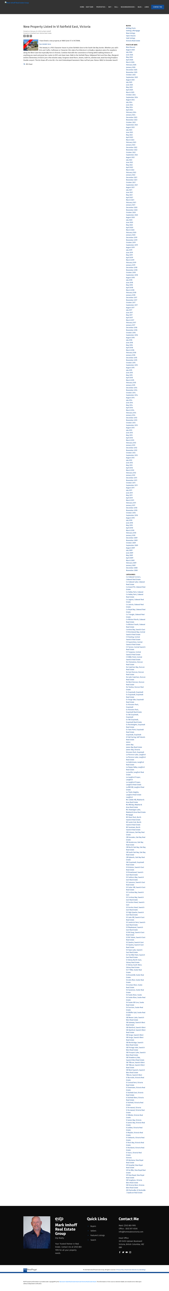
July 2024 (129, 102)
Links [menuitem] (147, 7)
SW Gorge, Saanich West (134, 1035)
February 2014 (131, 413)
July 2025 (129, 82)
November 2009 (132, 540)
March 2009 (130, 560)
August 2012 (130, 458)
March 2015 (130, 380)
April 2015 (129, 378)
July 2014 (129, 400)
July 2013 (129, 430)
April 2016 (129, 348)
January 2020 (130, 235)
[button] (157, 7)
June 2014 (129, 403)
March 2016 (130, 350)
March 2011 (130, 500)
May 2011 (129, 495)
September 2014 (132, 395)
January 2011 (130, 505)
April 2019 (129, 257)
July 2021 (129, 190)
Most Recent (130, 47)
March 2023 (130, 140)
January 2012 (130, 475)
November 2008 (132, 570)
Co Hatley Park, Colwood (134, 592)
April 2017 (129, 318)
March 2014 (130, 410)
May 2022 (129, 165)
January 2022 (130, 175)
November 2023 (131, 120)
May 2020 (129, 225)
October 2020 (131, 212)
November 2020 (131, 210)
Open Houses (131, 36)
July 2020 (129, 220)
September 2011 (132, 485)
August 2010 (130, 518)
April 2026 (129, 60)
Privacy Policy (120, 1269)
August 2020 (130, 217)
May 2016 (129, 345)
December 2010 (131, 508)
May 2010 (129, 525)
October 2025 (131, 75)
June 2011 (129, 493)
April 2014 (129, 408)
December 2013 (131, 418)
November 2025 (131, 72)
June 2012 (129, 463)
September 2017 (132, 305)
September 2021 (132, 185)
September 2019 (132, 245)
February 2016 (131, 353)
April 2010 (129, 528)
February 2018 (131, 292)
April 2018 (129, 287)
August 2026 (130, 50)
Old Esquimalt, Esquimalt (135, 862)
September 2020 (132, 215)
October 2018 (131, 272)
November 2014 (131, 390)
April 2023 (129, 137)
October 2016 (131, 333)
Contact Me (157, 7)
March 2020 (130, 230)
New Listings (130, 33)
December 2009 (131, 538)
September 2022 (132, 155)
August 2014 (130, 398)
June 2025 (129, 85)
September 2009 (132, 545)
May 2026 (129, 57)
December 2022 (131, 147)
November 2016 (131, 330)
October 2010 (131, 513)
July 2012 (129, 460)
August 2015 (130, 368)
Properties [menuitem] (100, 7)
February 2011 (131, 503)
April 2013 (129, 438)
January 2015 (130, 385)
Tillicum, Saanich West (134, 1075)
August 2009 (130, 548)
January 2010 (130, 535)
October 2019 (131, 242)
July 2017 (129, 310)
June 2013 (129, 433)
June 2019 (129, 252)
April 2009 (129, 558)
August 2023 (130, 127)
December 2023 (131, 117)
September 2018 (132, 275)
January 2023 (130, 145)
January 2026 (130, 67)
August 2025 (130, 80)
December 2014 (131, 388)
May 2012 (129, 465)
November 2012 (131, 450)
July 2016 (129, 340)
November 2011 (131, 480)
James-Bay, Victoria (133, 750)
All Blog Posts (131, 28)
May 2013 (129, 435)
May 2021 (129, 195)
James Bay (129, 745)
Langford (129, 797)
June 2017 (129, 313)
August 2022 (130, 157)
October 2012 (130, 453)
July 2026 (129, 52)
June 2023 (129, 132)
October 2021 (130, 182)
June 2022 (129, 162)
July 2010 (129, 520)
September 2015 (132, 365)
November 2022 (131, 150)
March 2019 (130, 260)
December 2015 (131, 358)
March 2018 (130, 290)
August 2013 (130, 428)
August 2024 (130, 100)
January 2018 (130, 295)
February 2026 (131, 65)
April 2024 (129, 110)
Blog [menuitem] (139, 7)
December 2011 (131, 478)
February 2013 (131, 443)
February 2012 (131, 473)
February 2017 (131, 323)
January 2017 (130, 325)
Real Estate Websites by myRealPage (135, 1269)
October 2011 (130, 483)
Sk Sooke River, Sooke (134, 995)
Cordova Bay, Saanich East (135, 629)
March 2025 (130, 92)
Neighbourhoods (128, 7)
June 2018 (129, 283)
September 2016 (132, 335)
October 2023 (131, 122)
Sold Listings (130, 38)
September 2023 (132, 125)
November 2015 (131, 360)
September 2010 (132, 515)
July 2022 (129, 160)
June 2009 (129, 553)
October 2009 (131, 543)
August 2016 (130, 338)
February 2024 (131, 112)
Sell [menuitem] (116, 7)
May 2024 (129, 107)
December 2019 (131, 237)
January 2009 (130, 565)
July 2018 (129, 280)
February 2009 (131, 563)
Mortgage (129, 815)
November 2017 (131, 300)
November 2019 (131, 240)
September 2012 (132, 455)
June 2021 (129, 192)
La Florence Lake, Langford (136, 755)
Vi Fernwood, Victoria (133, 1108)
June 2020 (129, 222)
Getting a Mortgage (133, 31)
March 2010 (130, 530)
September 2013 (132, 425)
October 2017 (130, 302)
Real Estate (130, 865)
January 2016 (130, 355)
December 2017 (131, 297)
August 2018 (130, 278)
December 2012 (131, 448)
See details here (45, 44)
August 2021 (130, 187)
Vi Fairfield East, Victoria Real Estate (40, 33)
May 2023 (129, 135)
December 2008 (131, 568)
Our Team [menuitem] (89, 7)
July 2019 (129, 250)
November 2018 (131, 270)
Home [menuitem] (82, 7)
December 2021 (131, 177)
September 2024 (132, 97)
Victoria (129, 1158)
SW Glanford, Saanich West (135, 1027)
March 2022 (130, 170)
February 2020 (131, 232)
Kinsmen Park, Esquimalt (135, 752)
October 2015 (130, 363)
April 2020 (129, 227)
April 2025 (129, 90)
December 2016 (131, 327)
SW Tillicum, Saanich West (135, 1062)
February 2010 (131, 533)
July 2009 (129, 550)
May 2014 (129, 405)
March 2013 (130, 440)
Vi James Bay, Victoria (133, 1120)
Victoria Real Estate (133, 41)
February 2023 (131, 142)
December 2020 (131, 207)
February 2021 (131, 202)
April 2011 (129, 498)
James (128, 742)
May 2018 (129, 285)
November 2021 (131, 180)
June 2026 (129, 55)
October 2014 (131, 393)
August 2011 (130, 488)
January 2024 (130, 115)
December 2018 (131, 267)
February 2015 (131, 383)
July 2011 (129, 490)
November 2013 (131, 420)
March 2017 (130, 320)
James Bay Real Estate (134, 747)
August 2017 (130, 308)
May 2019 (129, 255)
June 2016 (129, 343)
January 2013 (130, 445)
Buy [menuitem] (109, 7)
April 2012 (129, 468)
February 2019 (131, 262)
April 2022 (129, 167)
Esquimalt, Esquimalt (133, 735)
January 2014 (130, 415)
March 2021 (130, 200)
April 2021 (129, 197)
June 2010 (129, 523)
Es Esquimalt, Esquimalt (134, 692)
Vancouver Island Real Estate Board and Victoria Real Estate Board (77, 1281)
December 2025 (131, 70)
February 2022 (131, 172)
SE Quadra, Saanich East (135, 942)
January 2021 (130, 205)
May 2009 (129, 555)
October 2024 (131, 95)
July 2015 (129, 370)
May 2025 (129, 87)
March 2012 (130, 470)
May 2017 (129, 315)
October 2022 (131, 152)
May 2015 (129, 375)
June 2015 (129, 373)
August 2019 (130, 247)
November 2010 (131, 510)
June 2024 (129, 105)
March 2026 (130, 62)
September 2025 (132, 77)
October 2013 (130, 423)
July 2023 (129, 130)
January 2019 (130, 265)
